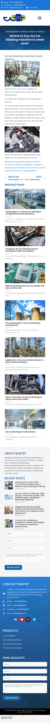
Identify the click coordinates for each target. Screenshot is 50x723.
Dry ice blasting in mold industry (20, 432)
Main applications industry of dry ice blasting (25, 31)
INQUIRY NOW (13, 567)
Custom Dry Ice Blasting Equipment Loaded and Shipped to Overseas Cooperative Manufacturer (29, 523)
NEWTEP (6, 718)
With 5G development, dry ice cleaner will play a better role (24, 287)
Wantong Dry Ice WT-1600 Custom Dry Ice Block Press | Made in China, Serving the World (30, 484)
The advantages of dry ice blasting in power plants (22, 324)
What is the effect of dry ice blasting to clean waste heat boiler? (23, 398)
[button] (40, 18)
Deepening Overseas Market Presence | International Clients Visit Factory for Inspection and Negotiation (29, 510)
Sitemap (29, 712)
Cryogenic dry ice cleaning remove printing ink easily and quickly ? (21, 250)
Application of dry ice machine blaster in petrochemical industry (24, 361)
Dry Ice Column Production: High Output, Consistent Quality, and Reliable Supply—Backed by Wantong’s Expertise (29, 496)
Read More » (20, 489)
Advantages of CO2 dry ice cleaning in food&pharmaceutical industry (23, 213)
